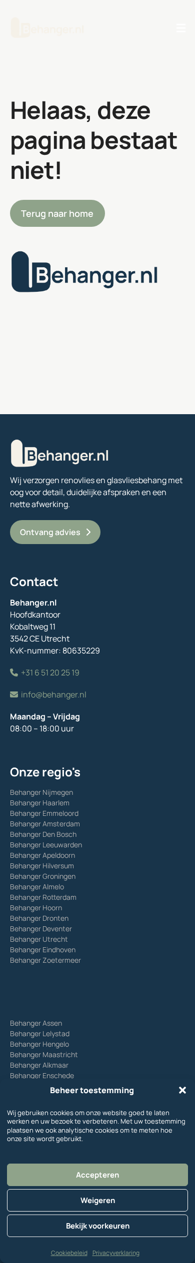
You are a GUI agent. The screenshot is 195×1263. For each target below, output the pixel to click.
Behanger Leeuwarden (46, 844)
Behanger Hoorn (36, 907)
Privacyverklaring (116, 1253)
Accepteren (97, 1175)
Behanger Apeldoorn (42, 855)
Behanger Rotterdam (43, 897)
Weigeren (97, 1200)
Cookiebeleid (69, 1253)
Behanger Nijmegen (41, 792)
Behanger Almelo (37, 886)
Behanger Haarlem (40, 802)
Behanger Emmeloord (44, 813)
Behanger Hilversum (42, 865)
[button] (182, 1090)
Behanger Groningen (43, 876)
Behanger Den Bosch (43, 834)
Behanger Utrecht (39, 939)
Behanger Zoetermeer (45, 960)
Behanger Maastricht (44, 1054)
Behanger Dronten (39, 918)
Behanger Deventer (41, 928)
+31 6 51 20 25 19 (50, 672)
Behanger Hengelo (39, 1044)
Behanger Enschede (42, 1075)
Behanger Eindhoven (43, 949)
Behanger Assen (36, 1023)
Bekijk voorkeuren (98, 1226)
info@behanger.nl (53, 694)
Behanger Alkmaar (39, 1065)
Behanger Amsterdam (45, 823)
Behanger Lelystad (40, 1033)
